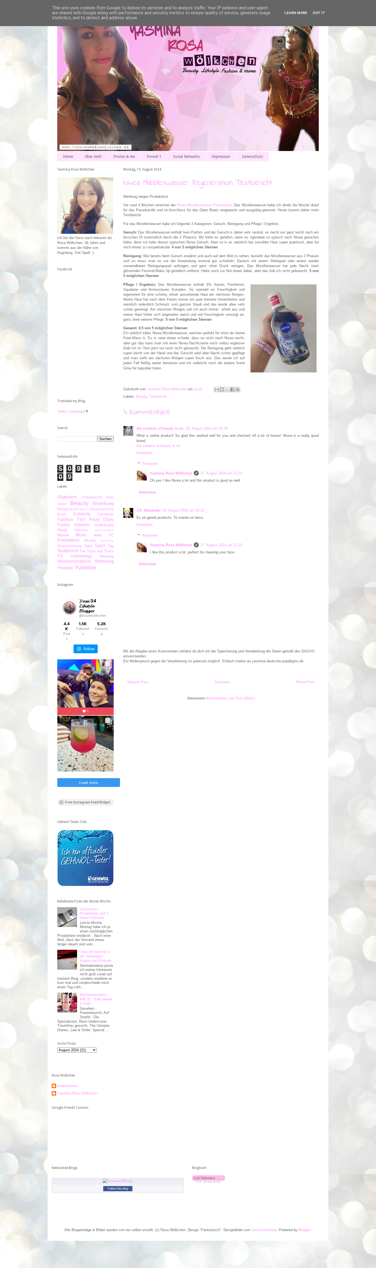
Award (62, 504)
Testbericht (158, 396)
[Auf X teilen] (227, 389)
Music (81, 535)
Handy (62, 530)
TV (60, 556)
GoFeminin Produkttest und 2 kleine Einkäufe (94, 913)
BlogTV (84, 509)
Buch (61, 514)
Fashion (65, 519)
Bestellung (103, 503)
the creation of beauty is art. (160, 428)
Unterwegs (81, 556)
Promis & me (124, 156)
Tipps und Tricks (100, 551)
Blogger (304, 1230)
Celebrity (82, 514)
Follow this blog (118, 1188)
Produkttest (68, 540)
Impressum (221, 156)
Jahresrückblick (104, 530)
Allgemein (67, 497)
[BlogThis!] (222, 389)
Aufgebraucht (92, 497)
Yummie (85, 567)
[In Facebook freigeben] (232, 389)
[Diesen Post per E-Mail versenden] (216, 389)
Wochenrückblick (74, 561)
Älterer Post (305, 682)
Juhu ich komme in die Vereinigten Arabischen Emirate (95, 956)
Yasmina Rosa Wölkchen (171, 473)
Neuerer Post (137, 682)
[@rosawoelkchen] (69, 608)
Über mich (93, 156)
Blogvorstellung (102, 509)
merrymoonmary (264, 1230)
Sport (100, 545)
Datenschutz (252, 156)
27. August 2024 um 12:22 (221, 545)
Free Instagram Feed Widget (87, 802)
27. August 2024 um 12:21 (221, 473)
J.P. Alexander (149, 510)
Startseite (222, 682)
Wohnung (104, 561)
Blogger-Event (68, 509)
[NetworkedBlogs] (118, 1181)
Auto (110, 497)
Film (81, 519)
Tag (111, 546)
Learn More (295, 13)
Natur (98, 535)
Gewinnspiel (104, 525)
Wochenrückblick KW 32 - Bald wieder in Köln (96, 999)
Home (68, 156)
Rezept (90, 540)
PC (111, 535)
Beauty (141, 396)
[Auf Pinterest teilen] (237, 389)
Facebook (106, 514)
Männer (63, 535)
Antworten (144, 453)
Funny (63, 524)
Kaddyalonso (67, 1086)
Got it (319, 13)
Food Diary (101, 519)
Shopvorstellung (69, 546)
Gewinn (82, 524)
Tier (83, 551)
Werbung (107, 556)
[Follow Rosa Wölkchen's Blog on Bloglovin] (208, 1181)
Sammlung (107, 540)
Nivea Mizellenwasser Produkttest (204, 205)
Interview (81, 530)
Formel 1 (154, 156)
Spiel (88, 546)
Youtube (65, 568)
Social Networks (186, 156)
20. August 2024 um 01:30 (207, 428)
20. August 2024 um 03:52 (183, 510)
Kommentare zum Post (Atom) (230, 698)
